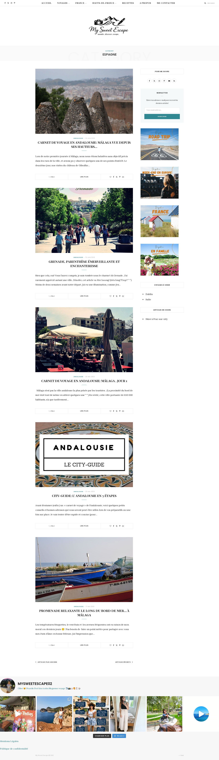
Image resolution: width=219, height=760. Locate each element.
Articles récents (123, 662)
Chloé (53, 177)
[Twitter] (116, 177)
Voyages (62, 3)
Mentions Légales (9, 741)
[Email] (123, 177)
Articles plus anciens (47, 662)
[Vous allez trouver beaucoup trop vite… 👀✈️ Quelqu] (201, 714)
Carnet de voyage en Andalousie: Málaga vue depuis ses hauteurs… (84, 144)
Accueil (46, 3)
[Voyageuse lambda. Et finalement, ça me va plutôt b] (91, 714)
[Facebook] (113, 177)
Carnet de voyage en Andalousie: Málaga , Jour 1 (84, 381)
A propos (145, 3)
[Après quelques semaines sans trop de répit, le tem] (128, 714)
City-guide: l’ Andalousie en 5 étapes (84, 496)
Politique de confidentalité (14, 748)
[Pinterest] (119, 177)
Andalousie (78, 138)
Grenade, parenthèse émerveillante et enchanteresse (84, 263)
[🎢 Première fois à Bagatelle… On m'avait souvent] (164, 714)
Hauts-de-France (103, 3)
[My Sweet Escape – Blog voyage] (109, 26)
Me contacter (166, 3)
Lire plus (84, 177)
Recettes (128, 3)
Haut (182, 755)
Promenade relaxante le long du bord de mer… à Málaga (84, 612)
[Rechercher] (205, 3)
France (79, 3)
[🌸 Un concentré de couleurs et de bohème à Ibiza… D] (17, 714)
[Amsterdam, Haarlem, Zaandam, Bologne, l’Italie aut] (54, 714)
